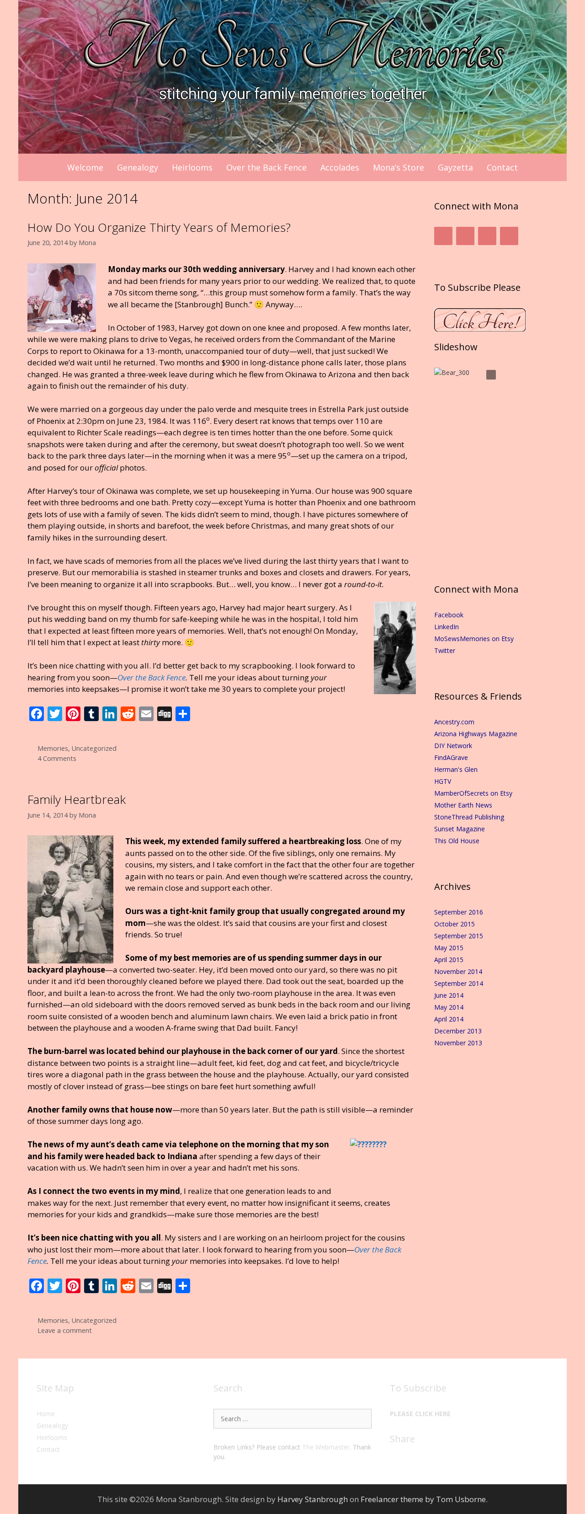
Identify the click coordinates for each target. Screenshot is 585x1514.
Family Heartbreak (76, 799)
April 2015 (448, 959)
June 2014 (448, 995)
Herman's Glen (456, 769)
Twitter (444, 650)
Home (46, 1413)
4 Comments (56, 758)
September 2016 (458, 912)
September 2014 (458, 983)
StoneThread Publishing (469, 817)
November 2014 (458, 971)
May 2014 (448, 1007)
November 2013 (458, 1042)
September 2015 (458, 935)
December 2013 (458, 1031)
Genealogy (137, 167)
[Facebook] (443, 236)
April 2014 (448, 1019)
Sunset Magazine (459, 828)
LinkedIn (446, 626)
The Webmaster (326, 1447)
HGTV (442, 781)
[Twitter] (465, 236)
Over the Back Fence (266, 167)
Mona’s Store (398, 167)
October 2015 (454, 924)
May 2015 (448, 947)
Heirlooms (192, 167)
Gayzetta (455, 167)
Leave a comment (64, 1330)
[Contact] (509, 236)
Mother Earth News (463, 805)
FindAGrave (451, 757)
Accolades (339, 167)
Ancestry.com (454, 721)
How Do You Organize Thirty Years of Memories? (159, 227)
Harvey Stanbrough (312, 1499)
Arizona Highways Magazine (475, 733)
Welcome (85, 167)
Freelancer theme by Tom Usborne (423, 1499)
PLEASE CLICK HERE (420, 1413)
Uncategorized (94, 748)
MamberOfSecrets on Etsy (473, 793)
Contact (502, 167)
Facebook (448, 614)
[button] (491, 374)
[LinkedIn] (487, 236)
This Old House (456, 840)
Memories (52, 748)
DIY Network (453, 745)
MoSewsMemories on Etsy (474, 638)
